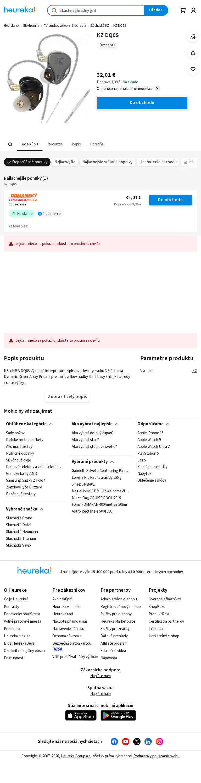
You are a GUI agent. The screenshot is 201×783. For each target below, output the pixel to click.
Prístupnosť (14, 658)
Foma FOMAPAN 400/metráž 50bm (99, 504)
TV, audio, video (56, 25)
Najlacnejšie (64, 162)
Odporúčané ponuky (29, 162)
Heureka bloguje (17, 636)
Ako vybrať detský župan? (93, 433)
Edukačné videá (113, 651)
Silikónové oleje (18, 460)
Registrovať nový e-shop (120, 607)
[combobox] (95, 10)
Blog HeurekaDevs (19, 643)
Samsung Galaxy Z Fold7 (25, 480)
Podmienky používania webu (156, 756)
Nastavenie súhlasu (68, 629)
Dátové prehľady (114, 636)
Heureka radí (62, 614)
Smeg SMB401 (83, 484)
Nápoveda (108, 658)
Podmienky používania (22, 614)
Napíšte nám (100, 676)
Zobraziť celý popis (67, 397)
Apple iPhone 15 (150, 433)
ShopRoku (157, 607)
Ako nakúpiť (62, 599)
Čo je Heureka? (16, 599)
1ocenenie (52, 213)
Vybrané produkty (90, 462)
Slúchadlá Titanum (21, 538)
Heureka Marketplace (117, 621)
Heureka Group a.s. (76, 756)
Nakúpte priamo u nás (70, 621)
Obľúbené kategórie (26, 424)
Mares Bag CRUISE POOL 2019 (96, 498)
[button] (29, 144)
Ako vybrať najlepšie (92, 424)
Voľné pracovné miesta (22, 621)
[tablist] (86, 144)
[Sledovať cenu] (193, 53)
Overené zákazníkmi (165, 599)
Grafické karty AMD (21, 473)
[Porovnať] (193, 36)
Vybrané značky (21, 509)
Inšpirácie (156, 629)
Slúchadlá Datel (18, 525)
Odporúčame (150, 424)
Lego (141, 460)
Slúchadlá (79, 25)
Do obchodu (170, 200)
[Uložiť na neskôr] (193, 69)
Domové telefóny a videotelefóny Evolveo (35, 467)
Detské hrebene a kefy (24, 440)
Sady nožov (15, 433)
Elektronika (31, 25)
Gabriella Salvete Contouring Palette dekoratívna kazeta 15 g (100, 471)
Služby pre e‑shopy (116, 614)
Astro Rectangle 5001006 (92, 511)
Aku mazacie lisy (19, 446)
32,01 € (133, 197)
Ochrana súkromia (66, 636)
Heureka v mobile (66, 607)
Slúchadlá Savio (18, 545)
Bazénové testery (21, 494)
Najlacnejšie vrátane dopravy (107, 162)
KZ (194, 371)
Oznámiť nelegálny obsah (24, 651)
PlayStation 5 (148, 453)
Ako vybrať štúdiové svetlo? (94, 446)
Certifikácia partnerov (166, 621)
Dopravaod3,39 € (127, 204)
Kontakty (11, 607)
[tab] (29, 144)
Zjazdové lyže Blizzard (24, 487)
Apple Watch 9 (149, 440)
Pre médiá (12, 629)
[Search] (10, 145)
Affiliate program (113, 643)
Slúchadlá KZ (99, 25)
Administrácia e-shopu (118, 599)
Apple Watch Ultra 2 (153, 446)
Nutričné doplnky (20, 453)
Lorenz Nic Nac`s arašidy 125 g (97, 477)
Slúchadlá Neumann (22, 532)
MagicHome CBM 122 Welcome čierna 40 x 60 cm (100, 491)
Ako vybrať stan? (85, 440)
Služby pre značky (115, 629)
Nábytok (144, 473)
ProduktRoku (159, 614)
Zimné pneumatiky (152, 467)
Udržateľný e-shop (164, 636)
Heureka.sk (11, 25)
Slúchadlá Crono (19, 518)
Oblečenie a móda (151, 480)
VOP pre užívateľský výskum (75, 657)
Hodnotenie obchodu (158, 162)
